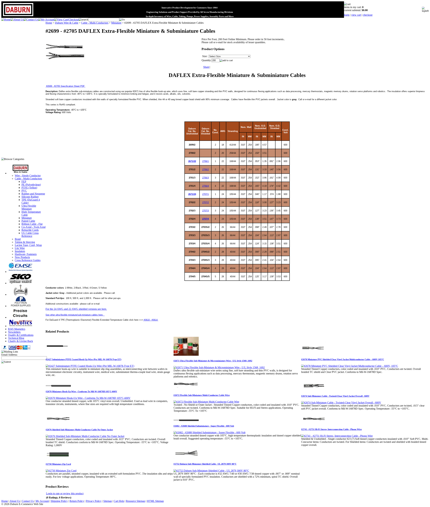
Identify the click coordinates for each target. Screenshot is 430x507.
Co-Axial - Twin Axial (34, 227)
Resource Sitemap (135, 501)
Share (206, 67)
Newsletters (14, 332)
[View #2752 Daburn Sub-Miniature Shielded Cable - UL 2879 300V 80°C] (211, 470)
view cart (356, 14)
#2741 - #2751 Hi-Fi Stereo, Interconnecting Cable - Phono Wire (331, 429)
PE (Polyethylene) (31, 184)
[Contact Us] (31, 19)
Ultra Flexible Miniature (29, 207)
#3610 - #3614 (150, 320)
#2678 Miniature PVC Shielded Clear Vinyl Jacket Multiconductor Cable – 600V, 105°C (342, 359)
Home (49, 22)
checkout (367, 14)
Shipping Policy (59, 501)
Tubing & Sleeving (25, 242)
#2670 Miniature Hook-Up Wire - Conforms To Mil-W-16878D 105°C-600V (81, 391)
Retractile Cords (30, 230)
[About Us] (17, 19)
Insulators (20, 251)
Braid (18, 239)
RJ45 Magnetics (16, 329)
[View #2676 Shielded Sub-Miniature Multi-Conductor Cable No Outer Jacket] (85, 436)
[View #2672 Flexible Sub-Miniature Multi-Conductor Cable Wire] (206, 401)
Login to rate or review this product (64, 493)
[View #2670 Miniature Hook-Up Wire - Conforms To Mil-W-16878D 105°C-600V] (88, 398)
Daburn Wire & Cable (66, 22)
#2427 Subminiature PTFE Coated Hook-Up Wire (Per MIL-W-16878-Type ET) (83, 359)
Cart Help (119, 501)
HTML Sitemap (155, 501)
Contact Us (28, 501)
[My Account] (46, 19)
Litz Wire (20, 248)
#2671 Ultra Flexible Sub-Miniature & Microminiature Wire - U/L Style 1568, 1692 (213, 360)
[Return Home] (6, 19)
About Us (15, 501)
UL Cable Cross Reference (30, 234)
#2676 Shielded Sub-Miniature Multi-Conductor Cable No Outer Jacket (79, 429)
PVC (24, 190)
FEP (24, 181)
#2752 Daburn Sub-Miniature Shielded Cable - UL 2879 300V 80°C (205, 464)
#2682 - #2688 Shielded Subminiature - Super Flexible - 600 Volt (204, 426)
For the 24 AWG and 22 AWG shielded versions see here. (76, 309)
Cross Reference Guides (27, 260)
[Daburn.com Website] (18, 16)
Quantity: (206, 60)
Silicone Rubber (30, 196)
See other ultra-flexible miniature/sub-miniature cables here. (75, 315)
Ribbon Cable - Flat (32, 223)
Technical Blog (16, 338)
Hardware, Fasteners (26, 254)
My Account (42, 501)
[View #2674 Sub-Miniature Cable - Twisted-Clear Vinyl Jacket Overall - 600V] (341, 402)
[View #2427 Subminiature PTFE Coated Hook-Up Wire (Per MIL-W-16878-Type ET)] (90, 365)
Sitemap (107, 501)
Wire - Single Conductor (28, 175)
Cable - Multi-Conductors (28, 178)
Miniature (27, 217)
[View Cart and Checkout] (66, 19)
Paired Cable (28, 220)
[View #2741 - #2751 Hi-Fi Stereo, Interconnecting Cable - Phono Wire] (337, 435)
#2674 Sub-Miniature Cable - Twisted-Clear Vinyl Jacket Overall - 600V (335, 396)
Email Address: (9, 354)
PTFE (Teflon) (29, 187)
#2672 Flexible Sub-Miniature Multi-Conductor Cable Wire (202, 395)
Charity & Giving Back (20, 341)
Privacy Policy (93, 501)
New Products (22, 257)
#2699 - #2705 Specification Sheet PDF (65, 86)
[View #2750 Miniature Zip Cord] (61, 470)
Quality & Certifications (20, 335)
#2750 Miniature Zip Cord (58, 464)
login (346, 14)
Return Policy (77, 501)
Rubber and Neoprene (33, 193)
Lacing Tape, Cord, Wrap (28, 245)
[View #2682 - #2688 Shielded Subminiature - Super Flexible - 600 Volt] (209, 432)
